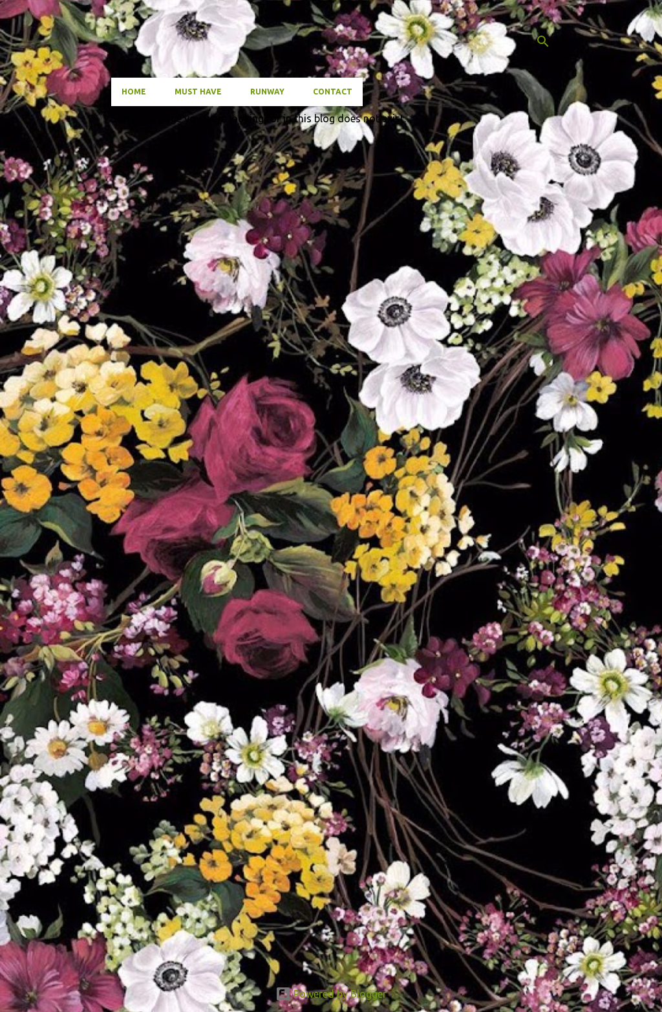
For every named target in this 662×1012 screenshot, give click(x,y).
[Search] (543, 41)
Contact (332, 91)
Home (134, 91)
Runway (267, 91)
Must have (198, 91)
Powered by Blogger (339, 994)
